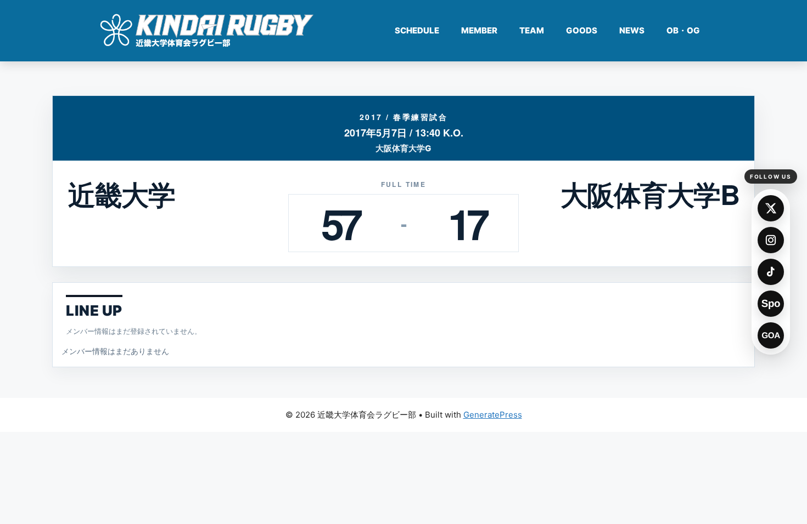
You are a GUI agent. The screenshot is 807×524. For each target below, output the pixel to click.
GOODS (581, 30)
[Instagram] (771, 240)
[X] (771, 208)
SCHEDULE (417, 30)
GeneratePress (492, 414)
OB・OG (683, 30)
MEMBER (479, 30)
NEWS (632, 30)
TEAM (531, 30)
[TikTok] (771, 272)
